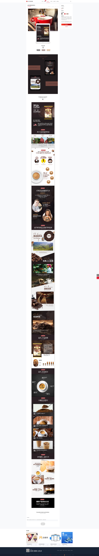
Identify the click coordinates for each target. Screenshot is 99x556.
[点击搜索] (61, 13)
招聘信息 (69, 550)
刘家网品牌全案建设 (41, 544)
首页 (42, 1)
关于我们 (58, 550)
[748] (59, 544)
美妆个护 (28, 545)
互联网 (43, 545)
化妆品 (31, 545)
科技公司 (67, 545)
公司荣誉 (63, 550)
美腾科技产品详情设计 (54, 544)
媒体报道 (61, 550)
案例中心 (48, 1)
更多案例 (66, 26)
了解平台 (51, 1)
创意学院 (54, 1)
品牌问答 (57, 1)
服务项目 (45, 1)
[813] (47, 544)
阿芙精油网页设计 (29, 544)
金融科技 (40, 545)
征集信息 (72, 550)
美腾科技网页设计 (64, 544)
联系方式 (66, 550)
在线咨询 (66, 24)
